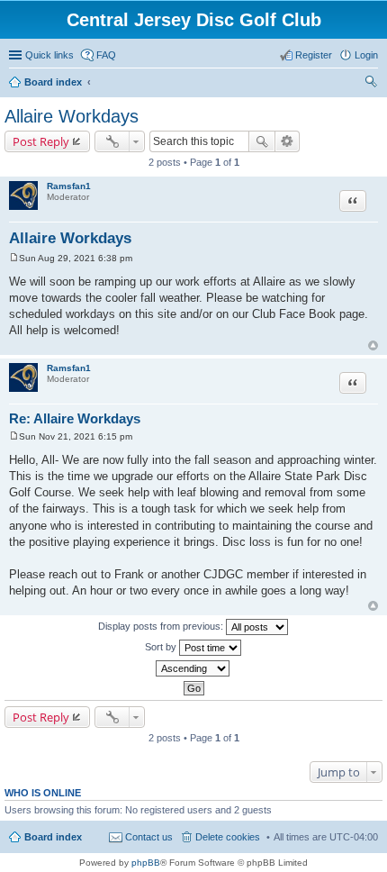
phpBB (145, 862)
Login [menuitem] (366, 55)
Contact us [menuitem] (149, 836)
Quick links (49, 55)
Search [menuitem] (371, 84)
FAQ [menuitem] (106, 55)
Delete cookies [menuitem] (227, 836)
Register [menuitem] (313, 55)
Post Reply (41, 141)
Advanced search (287, 141)
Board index (53, 82)
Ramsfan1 (69, 186)
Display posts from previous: (162, 626)
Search (261, 141)
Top (373, 345)
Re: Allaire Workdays (74, 418)
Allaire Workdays (71, 116)
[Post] (14, 258)
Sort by (162, 646)
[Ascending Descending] (193, 668)
